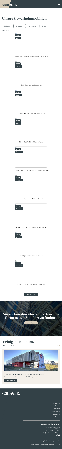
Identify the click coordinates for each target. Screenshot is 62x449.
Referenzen (56, 408)
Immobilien (56, 403)
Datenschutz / (45, 444)
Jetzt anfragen (31, 323)
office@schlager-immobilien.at (51, 433)
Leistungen (56, 414)
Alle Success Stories (9, 346)
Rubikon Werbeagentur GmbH (52, 441)
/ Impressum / (37, 444)
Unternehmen (56, 411)
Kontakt (57, 417)
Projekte (57, 406)
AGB (32, 444)
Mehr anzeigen (10, 380)
